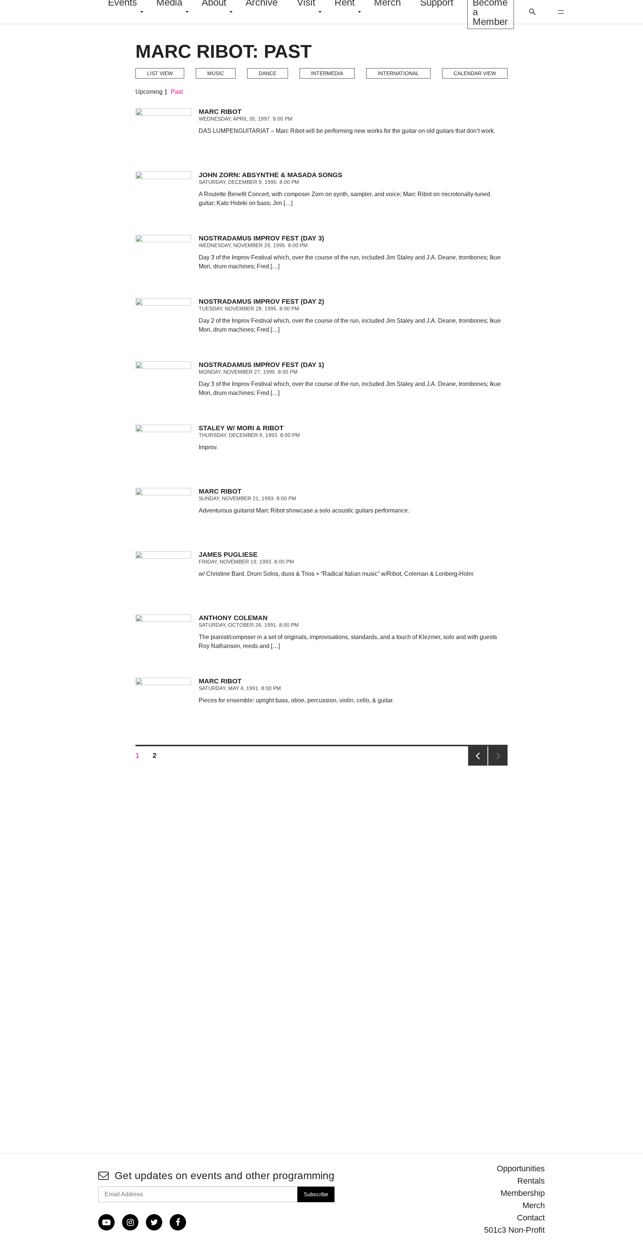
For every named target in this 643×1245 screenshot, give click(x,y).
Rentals (531, 1180)
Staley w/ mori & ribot (241, 428)
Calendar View (475, 73)
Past (177, 92)
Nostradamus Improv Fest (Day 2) (261, 301)
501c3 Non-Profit (514, 1230)
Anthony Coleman (233, 618)
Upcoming (149, 92)
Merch (533, 1205)
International (398, 73)
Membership (522, 1193)
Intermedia (327, 73)
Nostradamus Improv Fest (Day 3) (261, 238)
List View (160, 73)
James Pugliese (228, 554)
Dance (267, 73)
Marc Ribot (220, 111)
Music (215, 73)
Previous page (477, 756)
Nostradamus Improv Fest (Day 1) (261, 364)
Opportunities (521, 1168)
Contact (531, 1217)
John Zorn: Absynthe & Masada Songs (270, 175)
